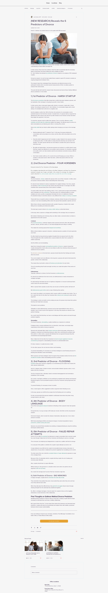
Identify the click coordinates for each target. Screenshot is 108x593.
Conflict (53, 8)
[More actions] (76, 17)
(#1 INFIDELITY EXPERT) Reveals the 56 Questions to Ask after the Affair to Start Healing (53, 553)
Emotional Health (46, 8)
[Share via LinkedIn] (37, 527)
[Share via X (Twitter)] (34, 527)
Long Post (38, 8)
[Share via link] (40, 527)
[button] (81, 8)
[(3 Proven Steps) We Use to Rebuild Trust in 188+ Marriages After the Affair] (34, 546)
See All (82, 538)
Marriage (32, 8)
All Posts (26, 8)
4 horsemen (70, 8)
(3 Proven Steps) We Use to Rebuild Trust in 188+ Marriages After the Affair (33, 553)
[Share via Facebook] (31, 527)
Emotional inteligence (61, 8)
